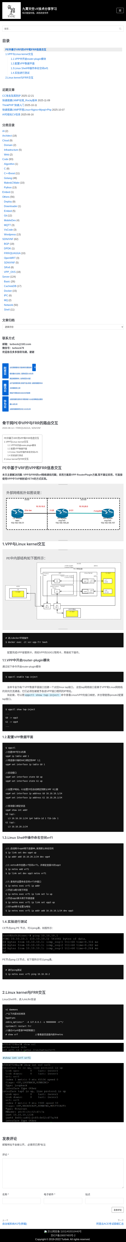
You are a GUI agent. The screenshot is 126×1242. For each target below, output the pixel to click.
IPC (6, 295)
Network (8, 305)
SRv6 (7, 267)
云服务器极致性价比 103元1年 (20, 409)
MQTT (7, 225)
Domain (8, 145)
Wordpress (10, 234)
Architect (7, 135)
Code (5, 159)
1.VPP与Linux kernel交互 (19, 54)
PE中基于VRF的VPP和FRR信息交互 (25, 49)
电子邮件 (49, 1194)
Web (6, 154)
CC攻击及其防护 (11, 95)
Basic (7, 281)
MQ (6, 300)
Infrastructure (11, 150)
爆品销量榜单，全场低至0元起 (20, 378)
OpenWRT (10, 258)
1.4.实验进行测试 (20, 73)
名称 (5, 1194)
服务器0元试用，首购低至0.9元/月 (21, 374)
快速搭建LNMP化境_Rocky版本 (19, 100)
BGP (6, 244)
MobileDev (10, 220)
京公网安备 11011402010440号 (64, 1231)
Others (6, 197)
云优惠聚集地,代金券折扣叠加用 (21, 367)
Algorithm (9, 164)
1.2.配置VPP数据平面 (23, 63)
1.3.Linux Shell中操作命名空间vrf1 (29, 68)
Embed (6, 192)
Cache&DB (10, 286)
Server (6, 276)
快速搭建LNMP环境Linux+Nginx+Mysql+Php (26, 109)
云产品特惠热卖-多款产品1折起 (20, 383)
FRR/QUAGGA (12, 253)
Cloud (5, 140)
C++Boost (9, 173)
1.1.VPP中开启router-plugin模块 (28, 59)
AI (3, 131)
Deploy (8, 201)
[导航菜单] (120, 10)
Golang (8, 178)
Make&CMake (12, 182)
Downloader (10, 206)
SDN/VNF (7, 239)
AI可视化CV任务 (11, 114)
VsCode (8, 229)
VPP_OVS (10, 272)
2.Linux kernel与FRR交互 (19, 77)
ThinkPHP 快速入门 (13, 105)
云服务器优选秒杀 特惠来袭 (19, 399)
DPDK (7, 248)
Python (8, 187)
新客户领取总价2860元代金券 (20, 393)
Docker (8, 291)
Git (5, 215)
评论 (5, 1154)
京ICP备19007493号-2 (63, 1235)
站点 (87, 1194)
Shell (7, 309)
